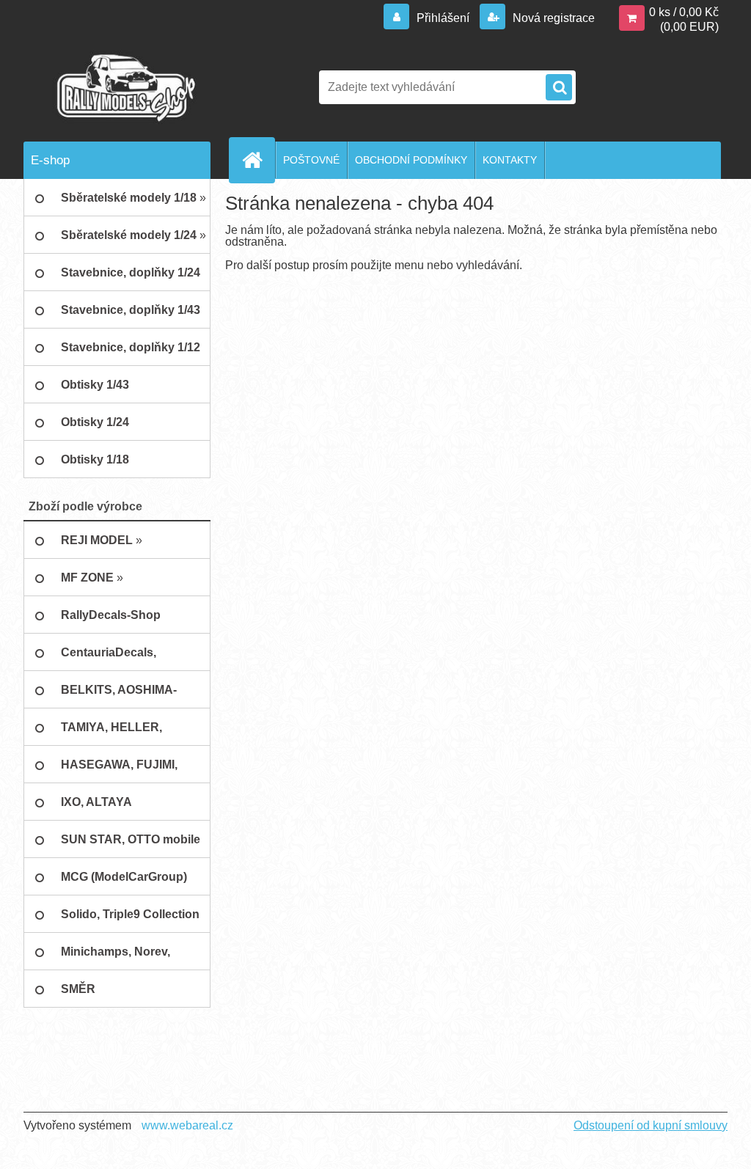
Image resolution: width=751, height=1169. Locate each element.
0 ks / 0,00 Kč (684, 12)
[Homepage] (258, 160)
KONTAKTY (510, 160)
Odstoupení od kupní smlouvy (651, 1125)
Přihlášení (443, 18)
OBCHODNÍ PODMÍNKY (411, 160)
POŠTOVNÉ (311, 160)
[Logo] (124, 87)
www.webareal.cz (187, 1125)
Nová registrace (552, 18)
